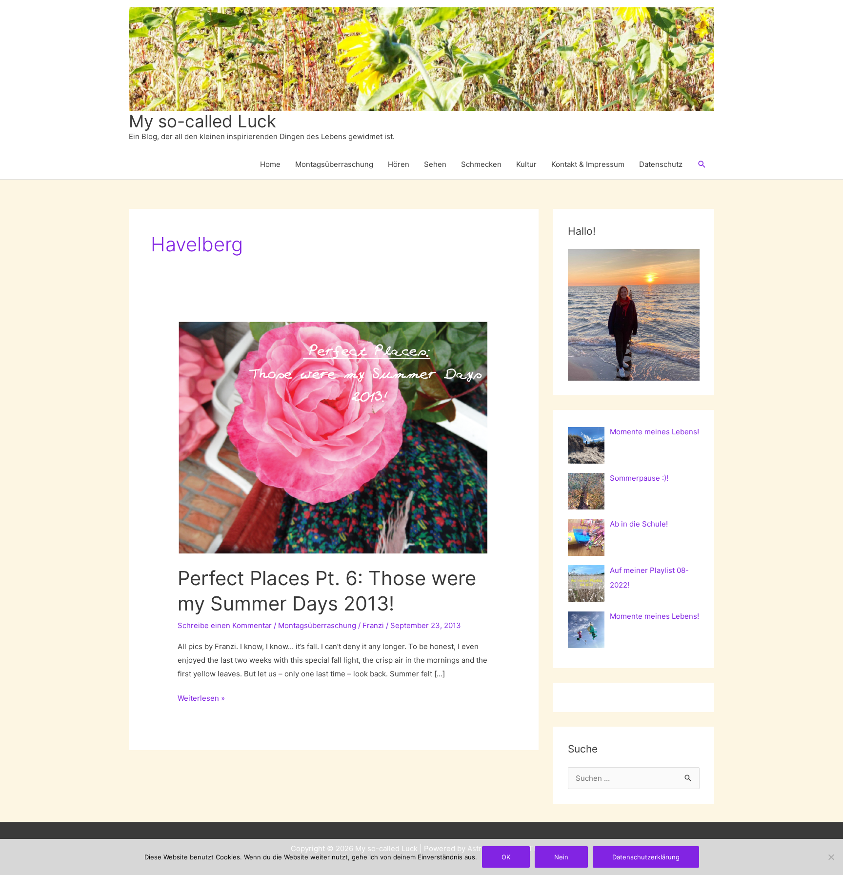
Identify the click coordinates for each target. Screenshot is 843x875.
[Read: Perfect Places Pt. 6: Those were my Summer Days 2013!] (334, 437)
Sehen (435, 164)
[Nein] (831, 857)
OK (506, 857)
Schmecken (481, 164)
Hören (398, 164)
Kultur (526, 164)
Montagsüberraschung (334, 164)
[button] (702, 164)
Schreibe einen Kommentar (225, 625)
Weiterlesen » (201, 699)
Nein (561, 857)
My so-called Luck (202, 121)
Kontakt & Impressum (587, 164)
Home (270, 164)
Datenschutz (660, 164)
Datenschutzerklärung (646, 857)
